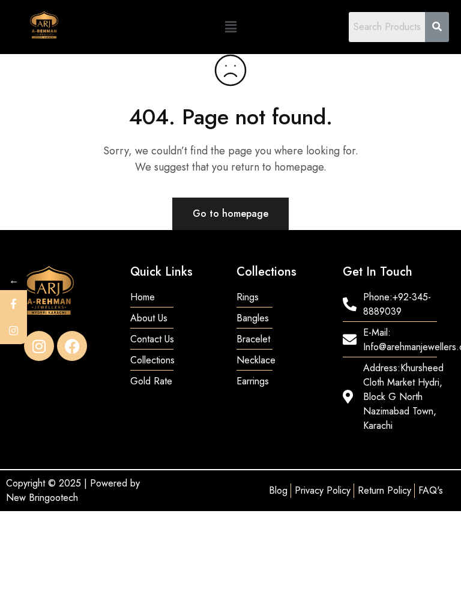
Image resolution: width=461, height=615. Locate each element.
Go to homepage (230, 213)
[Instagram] (39, 346)
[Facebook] (72, 346)
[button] (230, 27)
